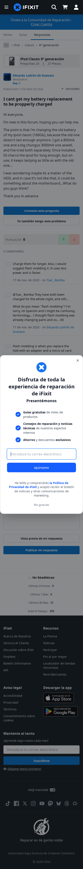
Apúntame (41, 467)
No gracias (41, 505)
